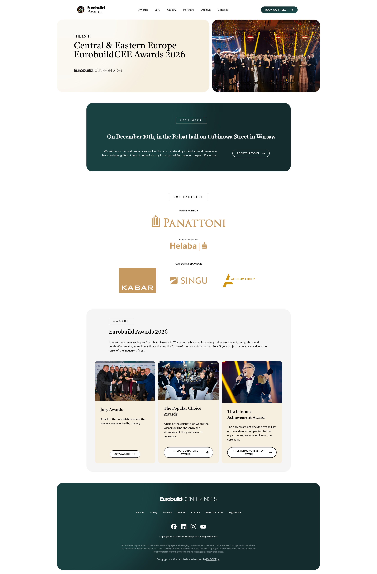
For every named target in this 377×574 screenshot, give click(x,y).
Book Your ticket (214, 512)
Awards (143, 9)
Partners (188, 9)
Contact (223, 9)
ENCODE (211, 559)
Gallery (171, 9)
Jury (157, 9)
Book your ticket (276, 9)
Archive (206, 9)
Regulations (235, 512)
